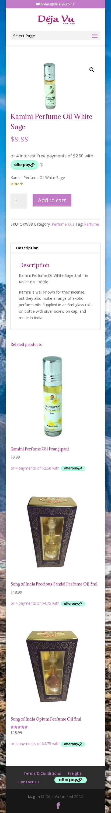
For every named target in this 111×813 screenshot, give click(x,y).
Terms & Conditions (42, 773)
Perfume (91, 224)
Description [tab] (27, 247)
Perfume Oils (63, 224)
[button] (92, 70)
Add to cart (52, 200)
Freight (74, 773)
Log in (34, 796)
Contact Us (28, 781)
